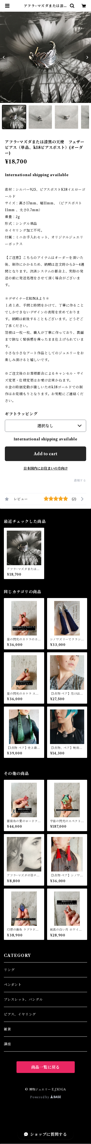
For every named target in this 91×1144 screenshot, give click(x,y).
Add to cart (45, 453)
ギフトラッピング (21, 413)
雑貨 (7, 1029)
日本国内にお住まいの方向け (46, 468)
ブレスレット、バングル (23, 999)
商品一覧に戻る (45, 1067)
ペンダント (13, 984)
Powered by (40, 1097)
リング (9, 970)
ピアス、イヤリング (20, 1014)
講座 (7, 1044)
